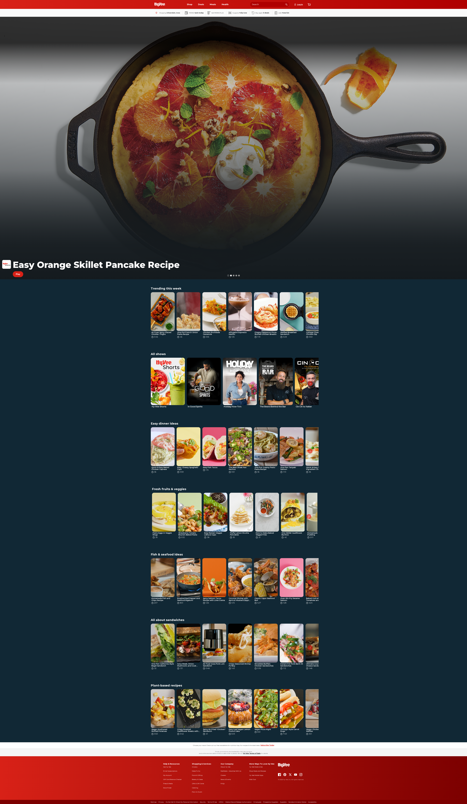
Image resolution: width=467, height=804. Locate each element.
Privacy (161, 802)
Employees (257, 802)
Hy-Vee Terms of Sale (251, 753)
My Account (167, 775)
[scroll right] (310, 316)
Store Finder (167, 788)
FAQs (223, 783)
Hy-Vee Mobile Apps (256, 775)
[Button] (228, 276)
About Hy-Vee (225, 767)
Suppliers (283, 802)
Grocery (195, 767)
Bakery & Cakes (197, 779)
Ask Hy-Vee (167, 767)
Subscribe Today (267, 745)
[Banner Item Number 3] (239, 275)
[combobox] (269, 4)
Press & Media (168, 783)
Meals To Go (196, 771)
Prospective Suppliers (270, 802)
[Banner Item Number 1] (233, 275)
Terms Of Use (212, 802)
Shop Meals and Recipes (257, 771)
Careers (223, 775)
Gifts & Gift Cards (198, 783)
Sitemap (154, 802)
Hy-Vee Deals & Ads (256, 767)
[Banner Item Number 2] (236, 275)
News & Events (226, 779)
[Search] (286, 4)
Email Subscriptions (170, 771)
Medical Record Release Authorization (238, 802)
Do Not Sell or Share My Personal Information (182, 802)
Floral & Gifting (197, 775)
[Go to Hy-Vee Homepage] (159, 4)
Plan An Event (197, 792)
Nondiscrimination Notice (297, 802)
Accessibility (312, 802)
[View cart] (309, 4)
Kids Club (252, 779)
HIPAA (221, 802)
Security (203, 802)
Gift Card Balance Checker (172, 779)
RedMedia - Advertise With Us (231, 771)
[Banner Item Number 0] (231, 275)
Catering (195, 788)
